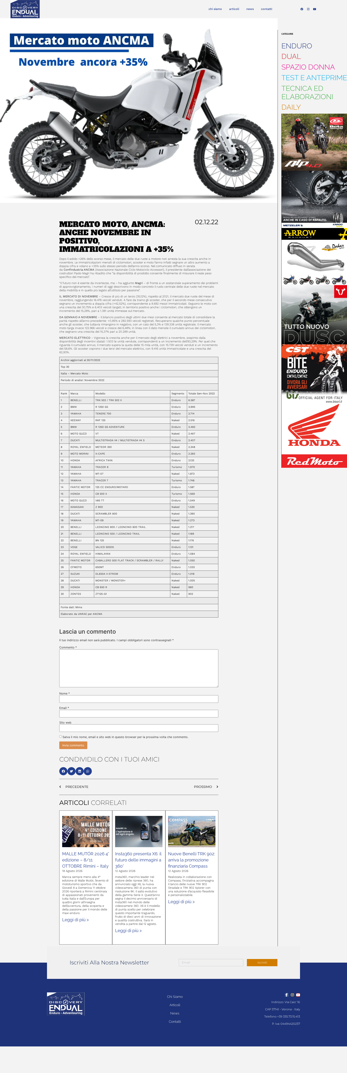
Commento (68, 647)
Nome (64, 693)
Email (64, 707)
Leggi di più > (75, 919)
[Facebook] (302, 9)
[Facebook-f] (286, 995)
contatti (266, 9)
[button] (63, 771)
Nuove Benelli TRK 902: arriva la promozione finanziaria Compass (191, 860)
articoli (234, 9)
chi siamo (215, 9)
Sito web (65, 722)
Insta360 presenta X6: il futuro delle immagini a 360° (138, 860)
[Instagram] (308, 9)
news (250, 9)
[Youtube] (314, 9)
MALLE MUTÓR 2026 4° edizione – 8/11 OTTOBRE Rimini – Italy (85, 860)
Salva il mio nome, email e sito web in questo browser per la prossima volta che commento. (125, 737)
